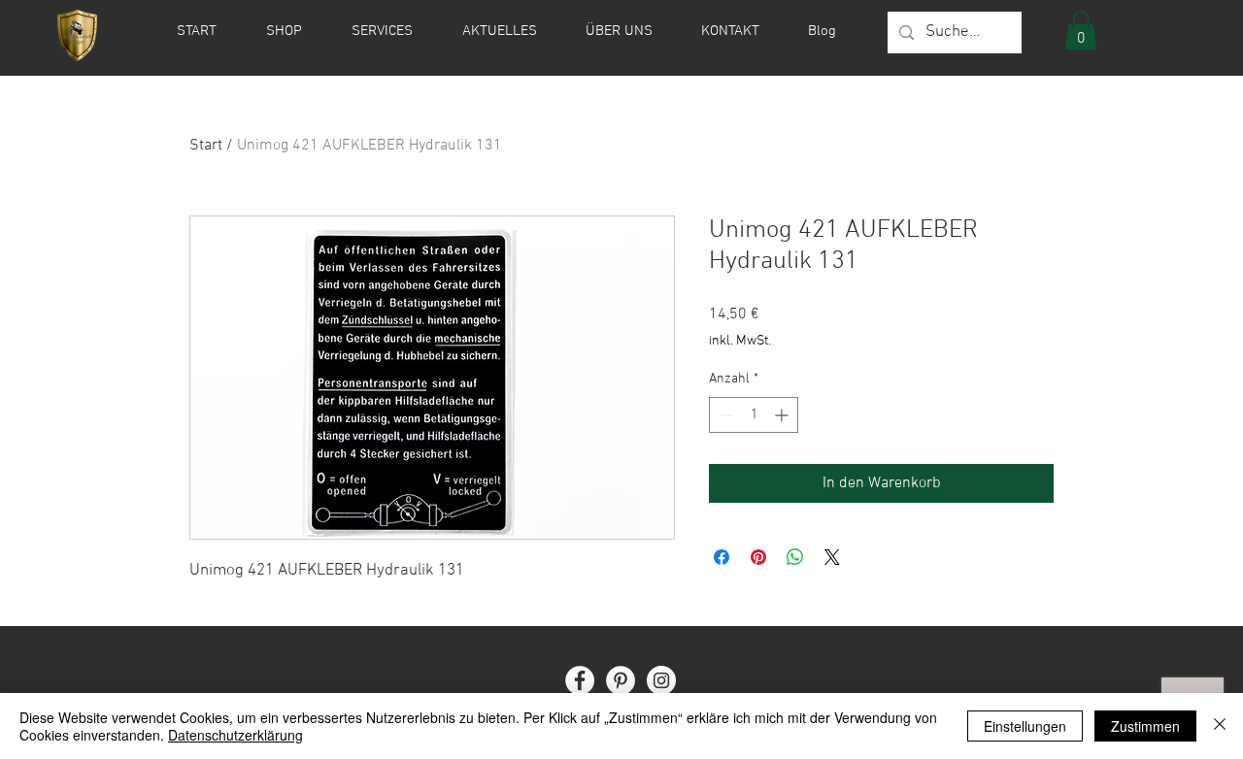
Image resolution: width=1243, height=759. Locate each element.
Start (205, 145)
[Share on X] (832, 557)
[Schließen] (1219, 726)
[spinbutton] (753, 415)
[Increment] (783, 415)
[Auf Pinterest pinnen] (758, 557)
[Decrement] (724, 415)
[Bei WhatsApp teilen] (795, 557)
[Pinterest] (620, 680)
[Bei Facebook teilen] (721, 557)
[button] (1080, 30)
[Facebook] (579, 680)
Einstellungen (1025, 726)
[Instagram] (661, 680)
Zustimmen (1145, 726)
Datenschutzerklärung (235, 734)
